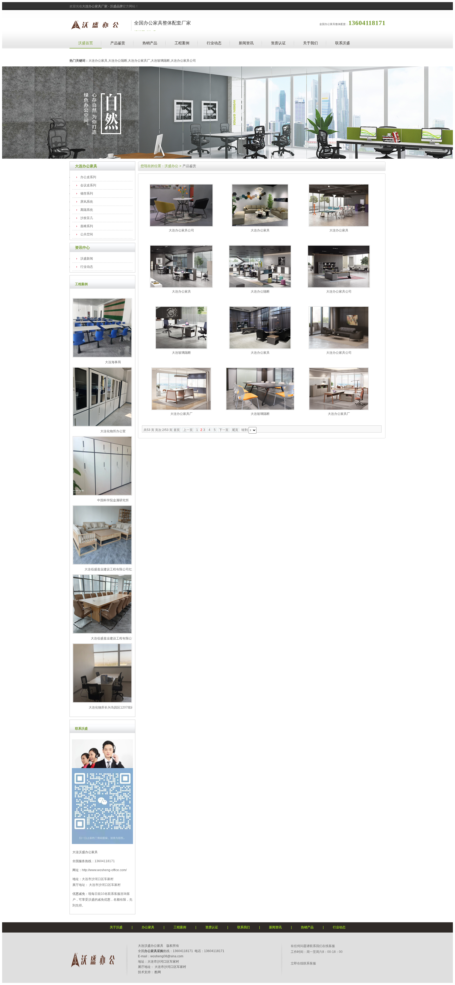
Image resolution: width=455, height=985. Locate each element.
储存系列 (86, 193)
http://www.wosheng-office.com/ (104, 870)
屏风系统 (86, 201)
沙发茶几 (86, 218)
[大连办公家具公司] (181, 225)
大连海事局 (113, 362)
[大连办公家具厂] (181, 409)
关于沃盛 (116, 927)
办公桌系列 (88, 177)
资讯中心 (82, 247)
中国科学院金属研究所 (113, 500)
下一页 (224, 430)
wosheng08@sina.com (166, 956)
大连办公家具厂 (181, 414)
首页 (177, 430)
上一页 (188, 430)
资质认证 (278, 43)
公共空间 (86, 234)
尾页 (235, 430)
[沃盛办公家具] (92, 967)
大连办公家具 (86, 166)
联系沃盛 (342, 43)
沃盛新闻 (86, 258)
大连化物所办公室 (113, 431)
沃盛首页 (85, 43)
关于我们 (310, 43)
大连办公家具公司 (181, 230)
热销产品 (149, 43)
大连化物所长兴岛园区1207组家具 (113, 707)
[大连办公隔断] (260, 287)
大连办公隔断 (260, 291)
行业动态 (214, 43)
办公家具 (148, 927)
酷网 (158, 972)
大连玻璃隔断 (181, 353)
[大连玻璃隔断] (181, 348)
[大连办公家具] (260, 225)
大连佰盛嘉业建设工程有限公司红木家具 (113, 569)
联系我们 (243, 927)
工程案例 (182, 43)
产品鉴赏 (117, 43)
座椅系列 (86, 226)
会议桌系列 (88, 185)
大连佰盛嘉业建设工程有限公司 (113, 638)
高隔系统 (86, 210)
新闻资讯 (246, 43)
